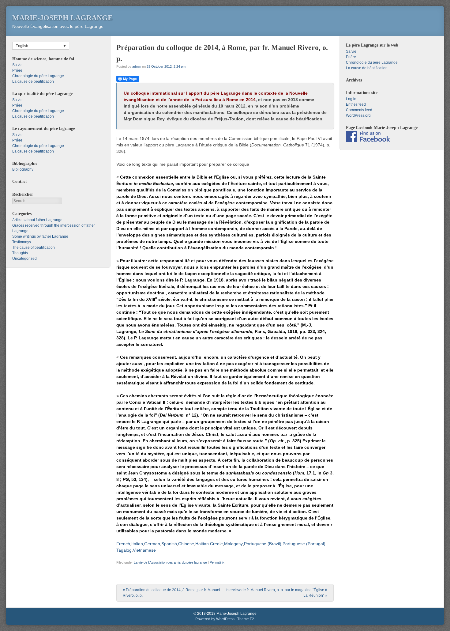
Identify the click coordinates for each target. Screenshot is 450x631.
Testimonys (21, 242)
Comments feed (359, 110)
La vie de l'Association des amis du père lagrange (170, 562)
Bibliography (22, 169)
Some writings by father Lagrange (40, 236)
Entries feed (356, 104)
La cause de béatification (33, 81)
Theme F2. (246, 619)
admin (136, 66)
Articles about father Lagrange (37, 220)
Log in (351, 99)
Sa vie (17, 65)
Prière (17, 70)
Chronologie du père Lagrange (38, 76)
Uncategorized (24, 258)
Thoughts (20, 253)
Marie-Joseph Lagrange (62, 18)
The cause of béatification (33, 247)
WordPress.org (358, 115)
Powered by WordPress (214, 619)
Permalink (217, 562)
